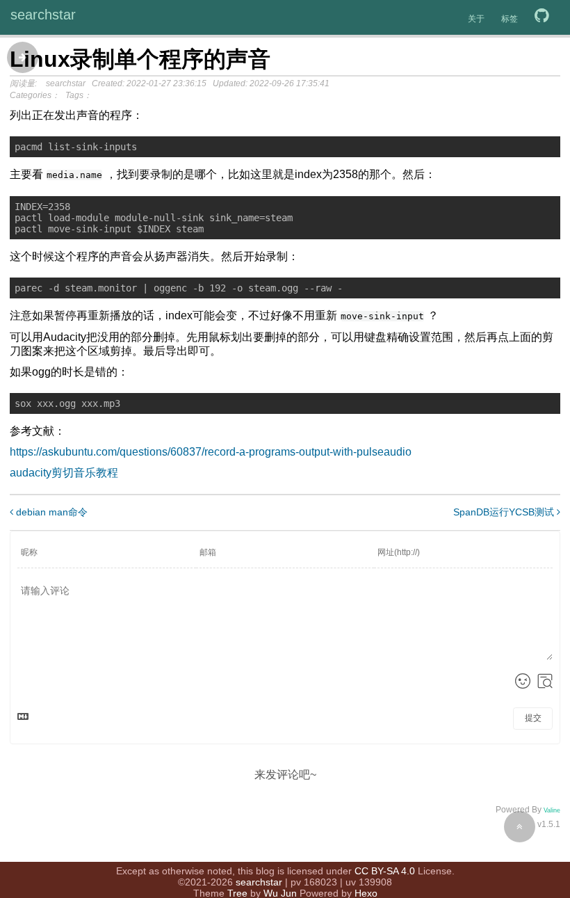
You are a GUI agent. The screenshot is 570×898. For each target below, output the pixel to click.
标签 (509, 19)
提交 (533, 718)
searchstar (43, 14)
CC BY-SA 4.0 (385, 870)
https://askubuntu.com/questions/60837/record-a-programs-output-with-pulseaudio (211, 452)
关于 (476, 19)
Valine (552, 810)
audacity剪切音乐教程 (64, 473)
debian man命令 (50, 512)
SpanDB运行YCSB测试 (505, 512)
